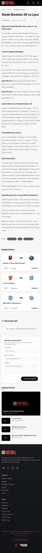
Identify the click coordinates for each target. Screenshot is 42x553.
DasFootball (6, 20)
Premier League (7, 478)
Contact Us (5, 505)
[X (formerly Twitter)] (8, 468)
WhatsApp (29, 239)
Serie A (4, 487)
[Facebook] (3, 468)
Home (3, 9)
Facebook (12, 239)
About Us (4, 502)
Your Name (7, 347)
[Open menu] (38, 3)
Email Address (9, 355)
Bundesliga (5, 490)
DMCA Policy (6, 520)
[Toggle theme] (28, 3)
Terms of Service (7, 514)
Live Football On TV (23, 535)
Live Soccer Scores (22, 540)
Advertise (5, 508)
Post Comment (31, 379)
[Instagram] (12, 468)
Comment (7, 362)
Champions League (8, 484)
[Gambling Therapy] (23, 545)
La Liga (4, 481)
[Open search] (33, 3)
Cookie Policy (6, 517)
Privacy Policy (6, 511)
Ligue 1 (9, 9)
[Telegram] (17, 468)
